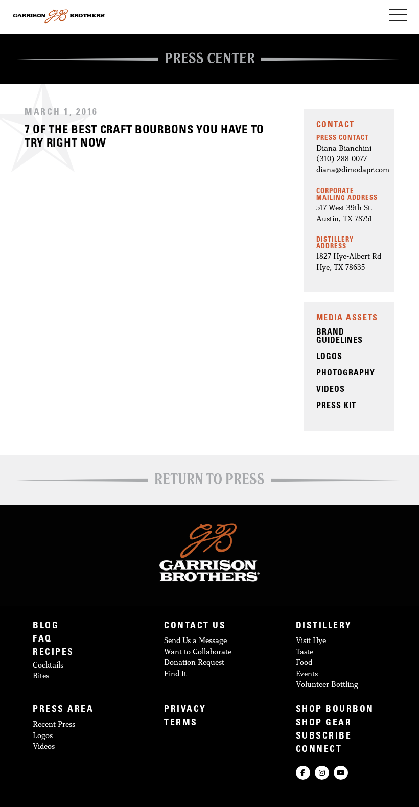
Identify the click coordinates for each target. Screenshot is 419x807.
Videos (44, 746)
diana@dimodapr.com (352, 169)
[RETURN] (209, 482)
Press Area (63, 710)
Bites (41, 675)
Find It (175, 673)
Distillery (324, 626)
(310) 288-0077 (341, 158)
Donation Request (194, 662)
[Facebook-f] (303, 773)
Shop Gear (324, 723)
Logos (43, 735)
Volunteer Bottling (327, 684)
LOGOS (329, 357)
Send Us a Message (195, 640)
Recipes (53, 653)
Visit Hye (311, 640)
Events (307, 673)
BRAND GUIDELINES (339, 336)
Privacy (185, 710)
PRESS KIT (336, 406)
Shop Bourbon (335, 710)
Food (304, 662)
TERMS (181, 723)
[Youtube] (341, 773)
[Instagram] (322, 773)
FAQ (42, 639)
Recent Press (54, 724)
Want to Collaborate (197, 651)
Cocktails (48, 665)
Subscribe (324, 736)
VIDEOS (330, 390)
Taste (304, 651)
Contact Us (195, 626)
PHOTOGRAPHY (345, 373)
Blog (46, 626)
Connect (319, 750)
